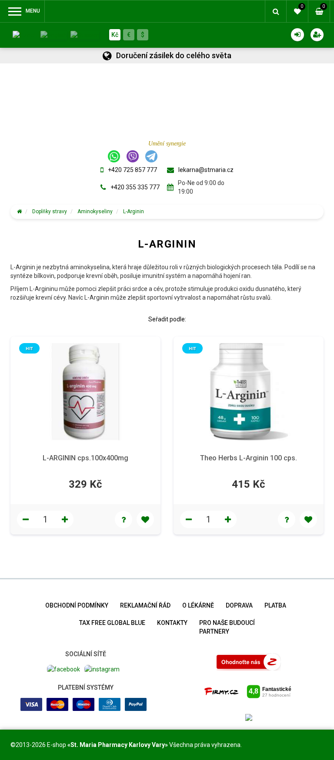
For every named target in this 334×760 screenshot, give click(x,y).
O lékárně (198, 605)
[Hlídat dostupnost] (123, 519)
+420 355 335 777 (135, 187)
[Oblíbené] (145, 519)
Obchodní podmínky (76, 605)
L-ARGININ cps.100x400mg (85, 458)
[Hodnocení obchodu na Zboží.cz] (249, 661)
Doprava (239, 605)
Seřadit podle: (167, 319)
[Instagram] (102, 668)
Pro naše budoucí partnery (227, 627)
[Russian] (84, 34)
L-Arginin (133, 211)
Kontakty (172, 622)
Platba (275, 605)
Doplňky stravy (49, 211)
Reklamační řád (145, 605)
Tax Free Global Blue (112, 622)
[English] (53, 34)
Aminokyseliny (95, 211)
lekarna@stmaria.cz (206, 169)
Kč (114, 34)
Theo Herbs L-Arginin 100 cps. (248, 458)
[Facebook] (63, 668)
